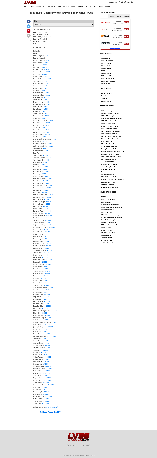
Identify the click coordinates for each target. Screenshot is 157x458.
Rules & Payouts (106, 96)
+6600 (46, 113)
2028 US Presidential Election (111, 177)
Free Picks (98, 6)
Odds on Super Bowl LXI (50, 412)
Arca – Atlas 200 (106, 141)
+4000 (46, 83)
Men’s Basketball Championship (111, 207)
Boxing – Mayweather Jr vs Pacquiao (113, 151)
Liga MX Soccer (106, 73)
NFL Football (105, 66)
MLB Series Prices (107, 76)
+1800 (47, 55)
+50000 (55, 322)
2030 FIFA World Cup (108, 243)
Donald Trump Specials (108, 182)
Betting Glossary (106, 101)
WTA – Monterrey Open (109, 128)
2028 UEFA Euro (106, 240)
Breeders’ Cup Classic (108, 232)
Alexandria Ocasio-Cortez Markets (112, 179)
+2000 (48, 58)
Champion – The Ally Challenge (111, 118)
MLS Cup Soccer (106, 235)
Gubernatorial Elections (109, 172)
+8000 (43, 127)
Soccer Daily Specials (108, 81)
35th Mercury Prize (107, 162)
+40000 (48, 315)
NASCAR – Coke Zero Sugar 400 (111, 136)
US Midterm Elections (108, 169)
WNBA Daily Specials (108, 78)
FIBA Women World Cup (109, 134)
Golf (58, 6)
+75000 (43, 352)
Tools (106, 6)
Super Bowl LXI (106, 202)
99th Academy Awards (108, 159)
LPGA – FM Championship (109, 116)
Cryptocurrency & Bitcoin (109, 187)
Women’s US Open (107, 230)
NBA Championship (107, 210)
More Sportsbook (115, 48)
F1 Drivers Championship (109, 225)
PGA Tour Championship (109, 111)
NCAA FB (51, 6)
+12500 (49, 202)
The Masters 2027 (107, 238)
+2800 (46, 69)
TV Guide (104, 98)
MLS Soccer (105, 71)
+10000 (46, 160)
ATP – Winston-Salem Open (110, 131)
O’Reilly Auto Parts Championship (112, 217)
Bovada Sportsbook (51, 407)
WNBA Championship (108, 199)
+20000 (45, 255)
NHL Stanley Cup (106, 212)
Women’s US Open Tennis (109, 126)
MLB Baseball (105, 58)
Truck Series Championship (110, 220)
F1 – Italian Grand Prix (108, 144)
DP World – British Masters (110, 113)
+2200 (44, 65)
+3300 (44, 74)
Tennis (73, 6)
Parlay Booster (106, 83)
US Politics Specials (107, 184)
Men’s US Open (106, 227)
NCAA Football (106, 68)
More (80, 6)
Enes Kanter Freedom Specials (111, 156)
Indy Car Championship (108, 222)
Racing (65, 6)
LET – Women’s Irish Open (109, 121)
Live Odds (88, 6)
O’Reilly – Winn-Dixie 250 (109, 139)
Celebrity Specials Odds (109, 164)
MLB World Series (107, 197)
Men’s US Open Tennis (108, 123)
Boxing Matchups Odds (108, 149)
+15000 (48, 225)
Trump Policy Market (108, 167)
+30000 (47, 294)
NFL (44, 6)
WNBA (38, 6)
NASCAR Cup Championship (110, 215)
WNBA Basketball (107, 61)
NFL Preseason (106, 63)
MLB (32, 6)
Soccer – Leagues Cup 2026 (110, 146)
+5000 (47, 95)
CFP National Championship (110, 204)
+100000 (48, 357)
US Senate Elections (107, 174)
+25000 (48, 273)
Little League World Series (110, 154)
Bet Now (126, 22)
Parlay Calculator (106, 93)
